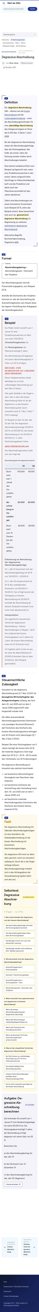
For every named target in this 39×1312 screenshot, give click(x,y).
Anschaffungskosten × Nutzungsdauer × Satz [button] (14, 981)
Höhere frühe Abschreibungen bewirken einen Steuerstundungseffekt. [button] (17, 1076)
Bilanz (17, 43)
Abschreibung (21, 46)
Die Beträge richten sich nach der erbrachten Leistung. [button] (18, 942)
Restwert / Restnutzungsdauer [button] (17, 975)
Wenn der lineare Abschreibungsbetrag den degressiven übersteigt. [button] (15, 1012)
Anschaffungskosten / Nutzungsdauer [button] (14, 968)
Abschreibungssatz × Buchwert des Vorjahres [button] (19, 989)
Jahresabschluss (8, 43)
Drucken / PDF (10, 67)
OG (3, 63)
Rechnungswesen (19, 40)
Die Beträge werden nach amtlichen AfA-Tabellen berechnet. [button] (19, 950)
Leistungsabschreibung (14, 118)
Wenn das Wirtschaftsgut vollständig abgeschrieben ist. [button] (17, 1021)
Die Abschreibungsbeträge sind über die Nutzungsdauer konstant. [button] (19, 926)
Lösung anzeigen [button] (12, 1184)
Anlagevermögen (9, 46)
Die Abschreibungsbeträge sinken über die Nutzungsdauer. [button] (18, 934)
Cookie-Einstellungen (11, 1296)
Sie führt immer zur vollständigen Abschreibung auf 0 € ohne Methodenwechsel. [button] (18, 1058)
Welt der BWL (14, 3)
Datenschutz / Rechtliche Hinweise (16, 1287)
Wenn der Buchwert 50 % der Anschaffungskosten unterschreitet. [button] (16, 1037)
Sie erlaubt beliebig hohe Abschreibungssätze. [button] (15, 1067)
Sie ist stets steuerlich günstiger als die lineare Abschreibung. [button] (19, 1085)
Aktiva (23, 43)
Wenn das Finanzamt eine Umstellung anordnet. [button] (15, 1028)
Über (5, 1282)
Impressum (7, 1291)
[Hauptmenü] (4, 3)
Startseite (5, 40)
